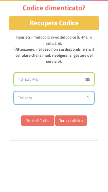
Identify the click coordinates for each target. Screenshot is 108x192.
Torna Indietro (71, 120)
